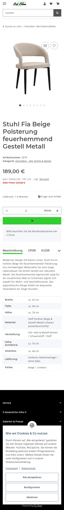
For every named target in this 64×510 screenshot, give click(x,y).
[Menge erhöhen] (57, 210)
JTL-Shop (38, 505)
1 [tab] (20, 105)
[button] (45, 3)
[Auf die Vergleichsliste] (45, 45)
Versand (44, 179)
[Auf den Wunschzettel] (54, 45)
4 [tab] (30, 105)
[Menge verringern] (6, 210)
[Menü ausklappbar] (4, 2)
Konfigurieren (32, 487)
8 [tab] (44, 105)
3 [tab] (27, 105)
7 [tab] (41, 105)
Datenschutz (29, 468)
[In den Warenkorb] (5, 37)
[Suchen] (57, 13)
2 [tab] (24, 105)
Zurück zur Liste (13, 26)
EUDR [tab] (45, 250)
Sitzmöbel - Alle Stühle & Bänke (33, 161)
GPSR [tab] (32, 250)
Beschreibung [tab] (13, 250)
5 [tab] (34, 105)
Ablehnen (32, 497)
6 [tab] (37, 105)
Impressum (12, 468)
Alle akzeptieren (32, 477)
